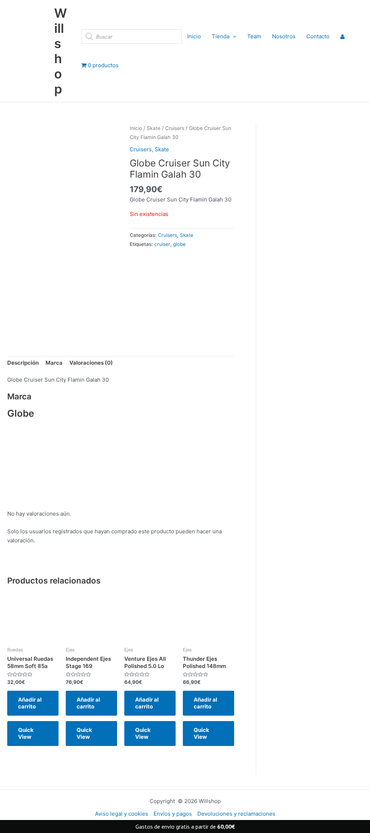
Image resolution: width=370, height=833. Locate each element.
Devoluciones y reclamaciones (236, 813)
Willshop (60, 50)
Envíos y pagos (173, 813)
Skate (153, 128)
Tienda (220, 36)
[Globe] (173, 296)
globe (179, 244)
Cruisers (174, 128)
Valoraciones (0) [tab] (91, 362)
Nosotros (284, 36)
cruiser (162, 244)
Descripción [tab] (23, 362)
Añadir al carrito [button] (30, 703)
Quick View (26, 733)
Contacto (318, 36)
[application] (232, 36)
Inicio (194, 36)
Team (254, 36)
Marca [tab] (54, 362)
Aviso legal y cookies (121, 813)
